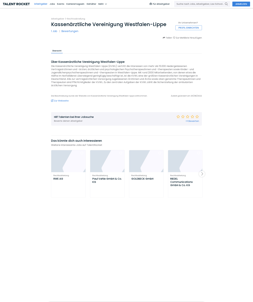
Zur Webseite (61, 100)
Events (60, 3)
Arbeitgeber (40, 3)
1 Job (54, 31)
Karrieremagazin (75, 3)
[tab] (57, 50)
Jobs (52, 3)
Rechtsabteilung (76, 18)
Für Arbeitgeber (161, 3)
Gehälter (91, 3)
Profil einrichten (188, 27)
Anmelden (241, 4)
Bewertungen (69, 31)
